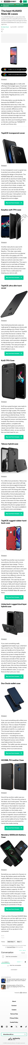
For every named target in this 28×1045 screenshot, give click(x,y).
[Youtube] (11, 1026)
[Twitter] (16, 1026)
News (2, 935)
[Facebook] (2, 1026)
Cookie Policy (14, 1022)
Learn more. (25, 8)
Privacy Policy (14, 1018)
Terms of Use (14, 1014)
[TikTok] (26, 1026)
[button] (14, 1)
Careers (14, 1009)
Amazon (4, 79)
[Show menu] (1, 1)
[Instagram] (7, 1026)
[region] (14, 972)
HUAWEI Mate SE (9, 84)
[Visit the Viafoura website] (23, 992)
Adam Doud (6, 27)
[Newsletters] (21, 1026)
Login (25, 1)
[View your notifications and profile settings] (25, 961)
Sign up (24, 950)
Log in (20, 950)
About (14, 1001)
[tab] (5, 962)
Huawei (2, 937)
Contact (14, 1005)
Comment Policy (11, 947)
